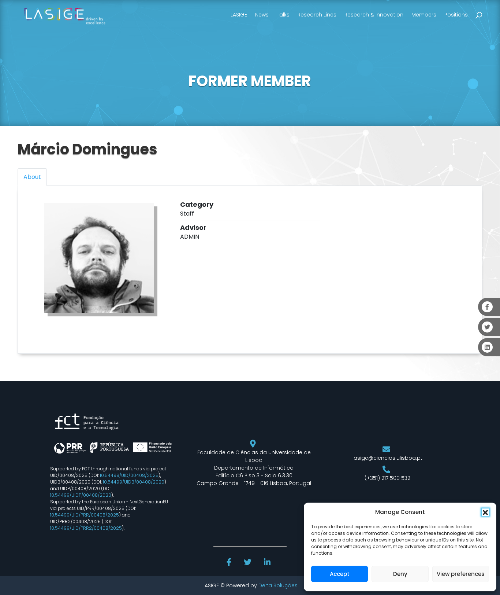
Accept (340, 574)
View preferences (461, 574)
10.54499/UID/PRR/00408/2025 (84, 515)
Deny (400, 574)
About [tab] (32, 177)
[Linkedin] (268, 563)
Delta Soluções (278, 585)
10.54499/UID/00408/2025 (129, 475)
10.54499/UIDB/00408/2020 (133, 482)
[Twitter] (248, 563)
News (262, 14)
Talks (283, 14)
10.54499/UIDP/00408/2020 (80, 495)
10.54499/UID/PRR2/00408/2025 (86, 528)
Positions (456, 14)
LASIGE (239, 14)
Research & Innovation (373, 14)
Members (423, 14)
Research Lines (317, 14)
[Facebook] (230, 563)
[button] (485, 512)
